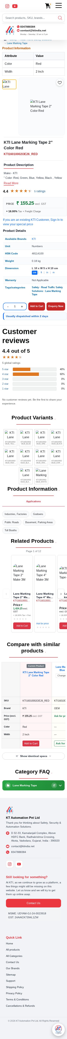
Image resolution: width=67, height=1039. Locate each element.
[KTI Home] (9, 809)
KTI (34, 238)
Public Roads (12, 522)
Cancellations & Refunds (20, 1005)
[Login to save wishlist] (59, 82)
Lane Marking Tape (17, 43)
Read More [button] (11, 183)
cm (34, 272)
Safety (35, 287)
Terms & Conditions (17, 999)
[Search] (60, 18)
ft (41, 272)
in (47, 272)
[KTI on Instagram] (9, 864)
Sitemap (11, 974)
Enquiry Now (55, 306)
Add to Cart (22, 625)
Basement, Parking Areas (39, 522)
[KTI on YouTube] (19, 864)
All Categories (14, 955)
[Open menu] (58, 5)
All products (13, 949)
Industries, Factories (16, 514)
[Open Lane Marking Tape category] (54, 785)
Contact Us (33, 903)
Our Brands (13, 968)
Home (9, 943)
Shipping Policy (15, 987)
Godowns (38, 514)
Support (10, 980)
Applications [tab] (33, 501)
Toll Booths (11, 530)
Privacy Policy (14, 993)
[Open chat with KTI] (58, 1029)
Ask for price (42, 623)
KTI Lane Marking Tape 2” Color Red (36, 674)
